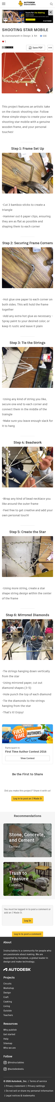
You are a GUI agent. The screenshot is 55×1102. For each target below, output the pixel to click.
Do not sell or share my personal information (29, 1090)
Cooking (7, 1001)
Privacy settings (36, 1086)
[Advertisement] (27, 16)
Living (6, 1006)
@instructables (16, 1062)
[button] (3, 4)
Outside (7, 1010)
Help (5, 1038)
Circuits (7, 983)
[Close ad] (50, 12)
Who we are (9, 1047)
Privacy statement (15, 1086)
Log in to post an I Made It (27, 798)
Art (35, 36)
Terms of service (38, 1081)
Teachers (8, 1015)
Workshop (8, 988)
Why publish (10, 1029)
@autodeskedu (16, 1069)
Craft (5, 997)
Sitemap (7, 1043)
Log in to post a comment (27, 934)
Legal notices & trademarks (20, 1095)
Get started (9, 1034)
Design (27, 36)
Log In (27, 920)
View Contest (28, 758)
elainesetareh (12, 36)
